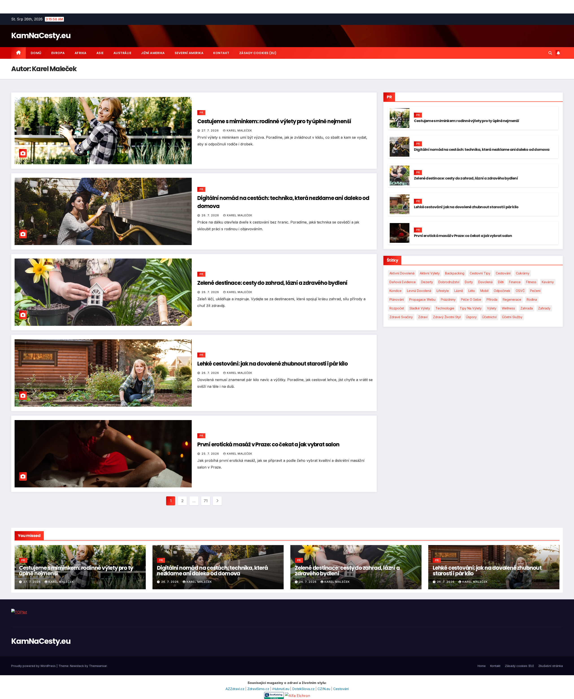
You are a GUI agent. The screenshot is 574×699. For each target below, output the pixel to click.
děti (501, 282)
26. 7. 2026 (211, 215)
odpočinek (502, 291)
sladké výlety (419, 308)
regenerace (512, 299)
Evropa (58, 53)
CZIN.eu (324, 689)
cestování (503, 273)
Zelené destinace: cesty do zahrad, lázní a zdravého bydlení (272, 283)
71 (206, 500)
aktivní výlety (430, 273)
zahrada (526, 308)
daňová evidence (402, 282)
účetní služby (512, 317)
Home (482, 666)
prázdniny (448, 299)
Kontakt (221, 53)
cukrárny (522, 273)
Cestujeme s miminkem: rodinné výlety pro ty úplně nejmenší (274, 121)
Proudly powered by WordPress (34, 666)
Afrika (81, 53)
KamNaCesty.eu (40, 35)
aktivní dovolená (401, 273)
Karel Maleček (239, 130)
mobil (484, 291)
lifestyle (443, 291)
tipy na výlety (471, 308)
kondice (395, 291)
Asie (100, 53)
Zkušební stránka (550, 666)
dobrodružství (448, 282)
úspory (471, 317)
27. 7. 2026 (211, 130)
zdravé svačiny (401, 317)
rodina (532, 299)
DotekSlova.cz (303, 689)
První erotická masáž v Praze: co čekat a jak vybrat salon (268, 444)
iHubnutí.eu (281, 689)
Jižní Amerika (153, 53)
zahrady (544, 308)
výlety (491, 308)
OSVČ (520, 291)
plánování (396, 299)
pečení (535, 291)
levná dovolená (419, 291)
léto (471, 291)
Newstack (77, 666)
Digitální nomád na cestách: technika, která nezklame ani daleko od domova (482, 149)
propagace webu (422, 299)
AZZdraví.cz (235, 689)
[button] (550, 53)
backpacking (454, 273)
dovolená (485, 282)
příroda (492, 299)
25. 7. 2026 (211, 453)
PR (201, 112)
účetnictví (489, 317)
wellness (508, 308)
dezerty (427, 282)
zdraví (423, 317)
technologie (444, 308)
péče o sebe (471, 299)
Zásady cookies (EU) (258, 53)
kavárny (548, 282)
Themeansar (98, 666)
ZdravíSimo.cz (258, 689)
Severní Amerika (189, 53)
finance (515, 282)
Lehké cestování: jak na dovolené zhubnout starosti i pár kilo (272, 363)
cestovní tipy (480, 273)
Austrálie (122, 53)
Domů (36, 53)
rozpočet (396, 308)
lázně (458, 291)
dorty (469, 282)
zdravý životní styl (447, 317)
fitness (531, 282)
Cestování (341, 689)
